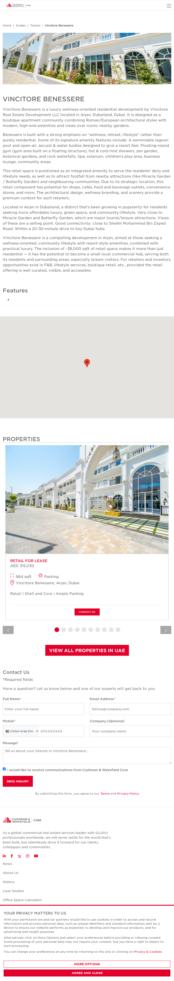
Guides (21, 25)
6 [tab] (90, 630)
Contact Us (87, 611)
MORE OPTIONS (87, 964)
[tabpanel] (87, 534)
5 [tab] (83, 630)
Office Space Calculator (22, 900)
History (9, 882)
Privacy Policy (128, 793)
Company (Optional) (107, 721)
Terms (105, 793)
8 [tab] (104, 630)
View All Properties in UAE (87, 650)
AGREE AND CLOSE (87, 973)
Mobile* (9, 721)
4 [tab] (77, 630)
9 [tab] (111, 630)
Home (7, 25)
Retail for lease (28, 560)
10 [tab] (117, 630)
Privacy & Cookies (148, 951)
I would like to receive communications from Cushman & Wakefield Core (67, 770)
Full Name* (12, 699)
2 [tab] (63, 630)
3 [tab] (70, 630)
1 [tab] (56, 630)
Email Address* (102, 699)
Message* (11, 743)
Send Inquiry (18, 781)
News (7, 864)
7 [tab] (97, 630)
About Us (10, 873)
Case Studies (13, 891)
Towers (35, 25)
